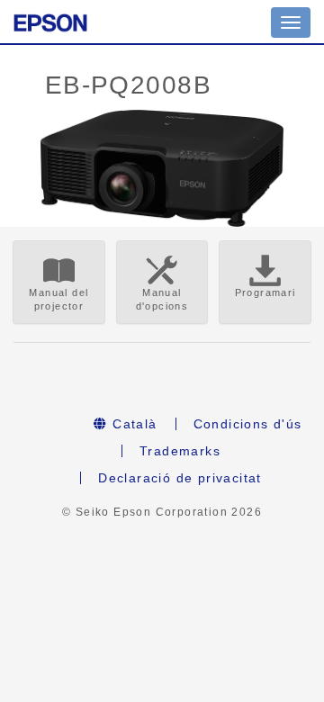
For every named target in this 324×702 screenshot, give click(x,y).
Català (133, 424)
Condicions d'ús (248, 424)
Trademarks (180, 451)
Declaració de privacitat (180, 478)
